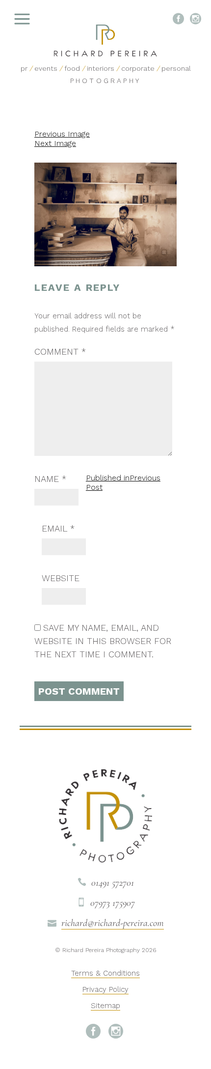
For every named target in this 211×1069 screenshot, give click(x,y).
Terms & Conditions (105, 973)
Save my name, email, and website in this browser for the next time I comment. (102, 640)
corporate (138, 68)
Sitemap (105, 1005)
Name (50, 479)
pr (24, 68)
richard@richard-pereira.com (112, 923)
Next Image (55, 143)
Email (58, 528)
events (45, 68)
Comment (60, 351)
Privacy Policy (105, 989)
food (72, 68)
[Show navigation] (46, 19)
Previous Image (62, 134)
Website (60, 578)
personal (176, 68)
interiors (100, 68)
